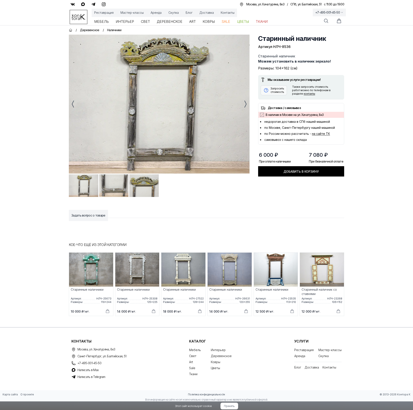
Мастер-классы (132, 12)
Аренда (156, 12)
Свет (145, 21)
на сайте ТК (321, 133)
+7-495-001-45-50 (327, 12)
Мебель (101, 21)
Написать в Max (88, 370)
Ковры (209, 21)
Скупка (173, 12)
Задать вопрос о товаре (88, 215)
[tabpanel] (159, 104)
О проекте (27, 394)
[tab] (83, 185)
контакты (309, 93)
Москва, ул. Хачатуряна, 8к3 (96, 349)
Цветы (243, 21)
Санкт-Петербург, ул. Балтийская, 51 (101, 356)
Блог (189, 12)
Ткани (262, 21)
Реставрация (104, 12)
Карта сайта (10, 394)
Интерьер (125, 21)
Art (192, 21)
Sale (226, 21)
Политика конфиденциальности (206, 394)
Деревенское (169, 21)
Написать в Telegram (91, 377)
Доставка (206, 12)
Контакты (227, 12)
